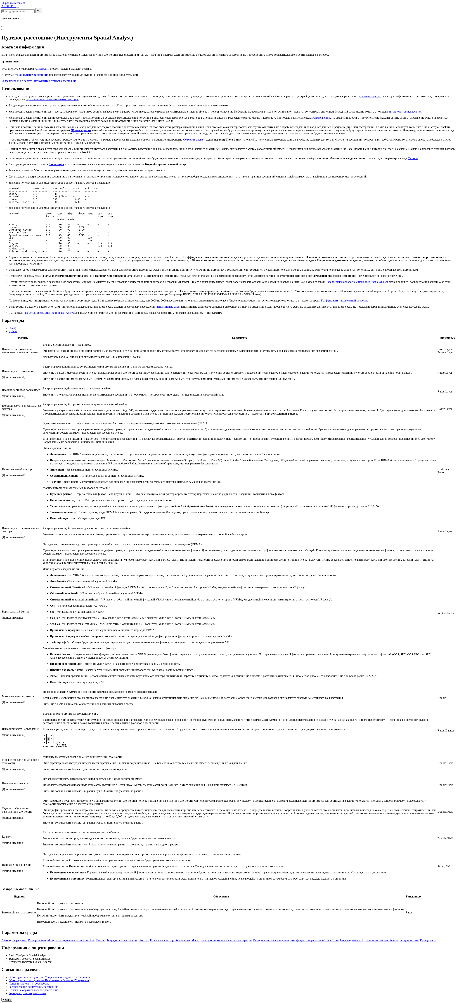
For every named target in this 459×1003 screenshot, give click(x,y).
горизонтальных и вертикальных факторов (52, 99)
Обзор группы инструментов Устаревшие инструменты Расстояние (50, 977)
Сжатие (100, 940)
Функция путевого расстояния (27, 993)
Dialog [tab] (12, 327)
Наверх (7, 999)
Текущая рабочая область (122, 940)
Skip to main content (13, 2)
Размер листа (428, 940)
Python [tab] (13, 331)
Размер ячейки (321, 117)
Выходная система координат (271, 940)
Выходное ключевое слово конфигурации (226, 940)
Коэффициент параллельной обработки (345, 300)
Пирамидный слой (351, 940)
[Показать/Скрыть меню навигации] (17, 7)
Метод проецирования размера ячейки (70, 940)
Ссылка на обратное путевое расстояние (33, 990)
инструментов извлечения (405, 111)
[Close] (2, 26)
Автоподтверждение (14, 940)
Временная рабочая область (381, 940)
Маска (195, 940)
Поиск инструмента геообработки (29, 983)
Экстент (413, 158)
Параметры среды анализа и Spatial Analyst (48, 312)
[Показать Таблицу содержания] (2, 29)
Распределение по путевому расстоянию (33, 986)
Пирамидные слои (168, 306)
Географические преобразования (170, 940)
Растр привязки (409, 940)
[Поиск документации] (38, 10)
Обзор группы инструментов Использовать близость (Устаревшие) (49, 980)
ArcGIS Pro (8, 6)
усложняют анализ (370, 96)
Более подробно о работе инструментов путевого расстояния (38, 80)
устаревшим (41, 68)
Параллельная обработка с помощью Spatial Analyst (356, 281)
